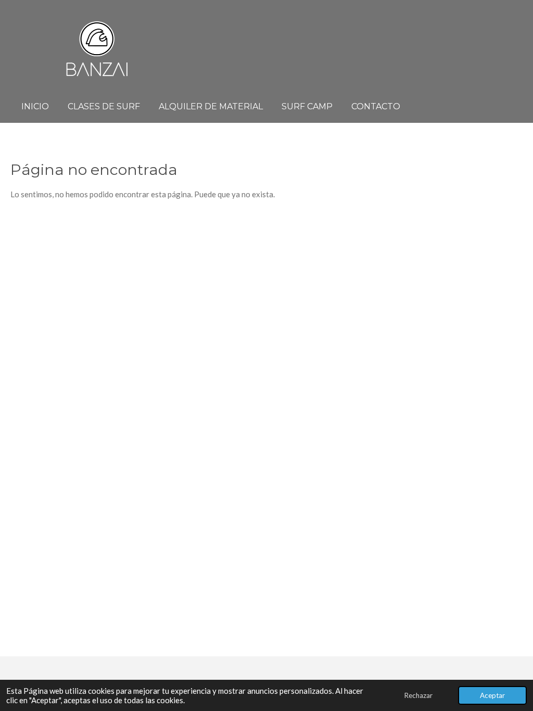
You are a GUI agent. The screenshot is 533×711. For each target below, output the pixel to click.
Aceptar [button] (492, 695)
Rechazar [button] (418, 695)
